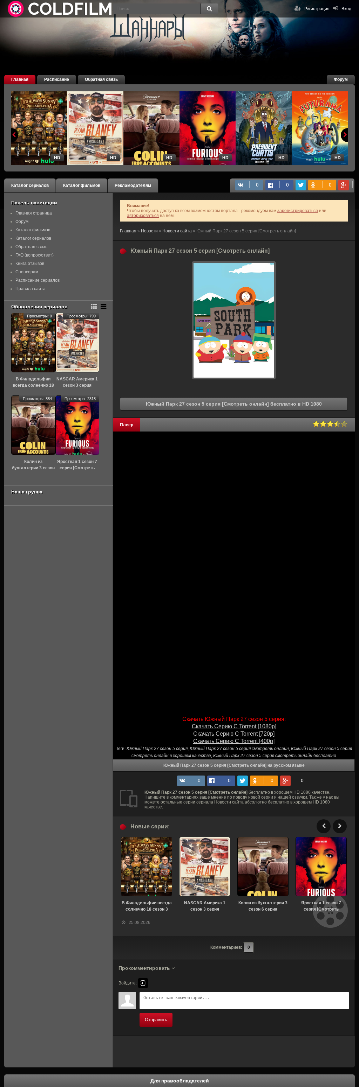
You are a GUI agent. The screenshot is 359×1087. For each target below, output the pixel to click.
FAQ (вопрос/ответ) (34, 255)
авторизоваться (143, 215)
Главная (19, 79)
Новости (149, 231)
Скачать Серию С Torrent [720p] (234, 734)
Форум (341, 79)
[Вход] (143, 983)
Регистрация (317, 8)
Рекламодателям (133, 185)
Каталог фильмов (81, 185)
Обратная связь (101, 79)
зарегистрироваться (297, 210)
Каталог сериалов (30, 185)
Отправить (156, 1019)
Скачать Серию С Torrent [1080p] (234, 726)
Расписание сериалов (37, 280)
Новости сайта (177, 231)
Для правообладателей (179, 1081)
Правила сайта (30, 288)
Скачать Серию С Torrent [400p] (234, 741)
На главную (60, 8)
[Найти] (209, 8)
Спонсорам (26, 271)
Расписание (56, 79)
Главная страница (33, 213)
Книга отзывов (29, 263)
